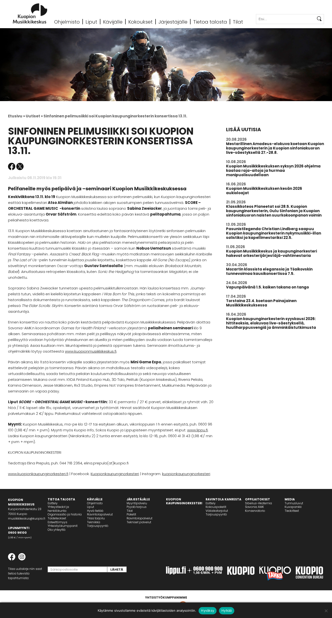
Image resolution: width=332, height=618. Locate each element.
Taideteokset (57, 518)
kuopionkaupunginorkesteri (186, 473)
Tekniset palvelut (139, 522)
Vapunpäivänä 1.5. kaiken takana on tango (267, 287)
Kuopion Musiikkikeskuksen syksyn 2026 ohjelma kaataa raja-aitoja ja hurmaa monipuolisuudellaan (273, 170)
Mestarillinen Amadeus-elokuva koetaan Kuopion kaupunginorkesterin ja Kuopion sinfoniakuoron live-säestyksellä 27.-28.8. (275, 148)
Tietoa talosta (210, 21)
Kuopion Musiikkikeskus (30, 13)
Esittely (53, 503)
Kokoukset (140, 21)
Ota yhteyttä (56, 530)
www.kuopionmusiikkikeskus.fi (90, 351)
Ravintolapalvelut (100, 514)
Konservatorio (255, 511)
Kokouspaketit (216, 507)
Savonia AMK (254, 507)
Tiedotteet (292, 511)
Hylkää (226, 610)
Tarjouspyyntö (97, 526)
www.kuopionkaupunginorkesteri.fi (38, 473)
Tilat (238, 21)
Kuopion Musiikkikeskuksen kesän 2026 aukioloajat (264, 190)
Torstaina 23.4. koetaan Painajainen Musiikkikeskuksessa (261, 303)
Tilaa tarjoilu (96, 518)
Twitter (20, 166)
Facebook (11, 166)
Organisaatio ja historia (65, 514)
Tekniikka (93, 522)
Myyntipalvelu (137, 503)
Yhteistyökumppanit (63, 526)
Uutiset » (34, 116)
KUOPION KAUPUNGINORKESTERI (184, 501)
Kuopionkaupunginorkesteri (115, 473)
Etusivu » (16, 116)
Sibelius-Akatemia (258, 503)
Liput (91, 21)
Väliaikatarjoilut (217, 511)
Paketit (131, 514)
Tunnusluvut (294, 503)
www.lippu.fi (197, 430)
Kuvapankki (293, 507)
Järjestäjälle (172, 21)
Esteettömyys (57, 522)
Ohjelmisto (67, 21)
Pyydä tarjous (137, 507)
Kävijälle (112, 21)
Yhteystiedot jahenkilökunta (58, 509)
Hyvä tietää (95, 511)
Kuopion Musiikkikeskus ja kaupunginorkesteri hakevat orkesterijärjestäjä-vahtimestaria (271, 253)
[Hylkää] (325, 610)
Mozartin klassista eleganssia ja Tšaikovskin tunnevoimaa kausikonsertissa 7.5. (269, 271)
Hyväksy (207, 610)
